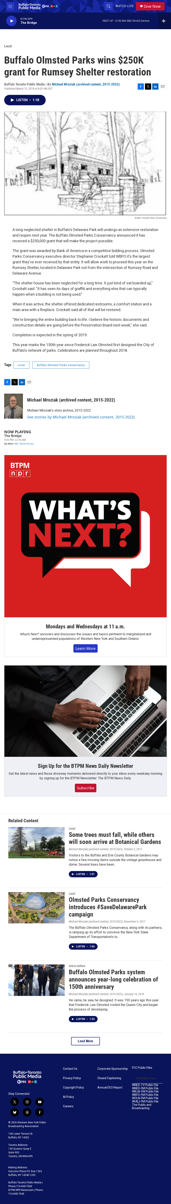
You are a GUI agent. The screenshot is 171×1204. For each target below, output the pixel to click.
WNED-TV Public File (145, 1085)
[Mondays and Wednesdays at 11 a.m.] (85, 536)
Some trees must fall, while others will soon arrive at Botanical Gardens (115, 838)
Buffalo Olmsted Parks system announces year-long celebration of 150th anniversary (113, 979)
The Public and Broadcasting (141, 1106)
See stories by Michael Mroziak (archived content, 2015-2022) (81, 416)
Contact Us (70, 1068)
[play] (11, 21)
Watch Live (125, 6)
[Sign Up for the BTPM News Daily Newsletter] (85, 711)
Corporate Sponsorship (112, 1068)
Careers (68, 1106)
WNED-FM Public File (145, 1088)
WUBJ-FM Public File (145, 1101)
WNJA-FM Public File (145, 1091)
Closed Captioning (109, 1078)
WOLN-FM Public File (145, 1098)
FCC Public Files (142, 1067)
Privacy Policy (72, 1078)
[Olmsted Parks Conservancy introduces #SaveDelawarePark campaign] (36, 907)
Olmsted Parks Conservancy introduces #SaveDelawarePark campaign (108, 907)
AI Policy (68, 1097)
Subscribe (85, 787)
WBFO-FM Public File (145, 1094)
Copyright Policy (73, 1087)
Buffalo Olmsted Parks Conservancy (61, 365)
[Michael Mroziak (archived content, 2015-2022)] (13, 406)
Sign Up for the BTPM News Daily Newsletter (85, 766)
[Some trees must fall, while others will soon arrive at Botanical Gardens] (36, 842)
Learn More (85, 648)
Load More (85, 1041)
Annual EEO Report (109, 1087)
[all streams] (165, 21)
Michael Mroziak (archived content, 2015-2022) (86, 84)
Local (8, 46)
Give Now (152, 6)
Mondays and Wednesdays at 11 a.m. (85, 626)
